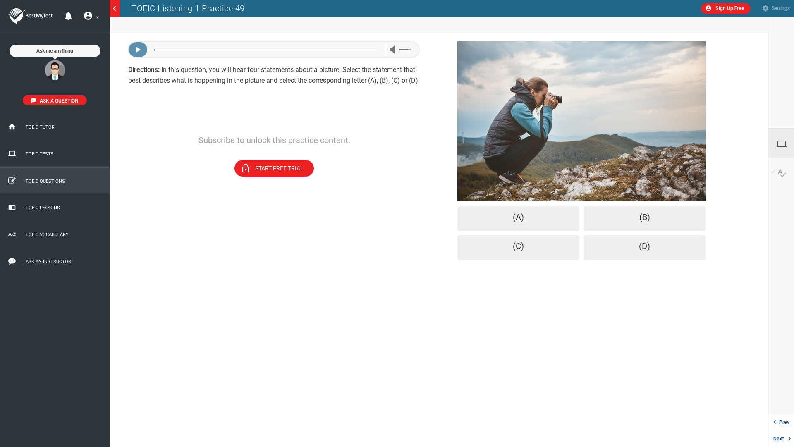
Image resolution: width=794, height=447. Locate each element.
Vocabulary (782, 173)
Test (785, 144)
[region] (274, 240)
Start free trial (272, 168)
